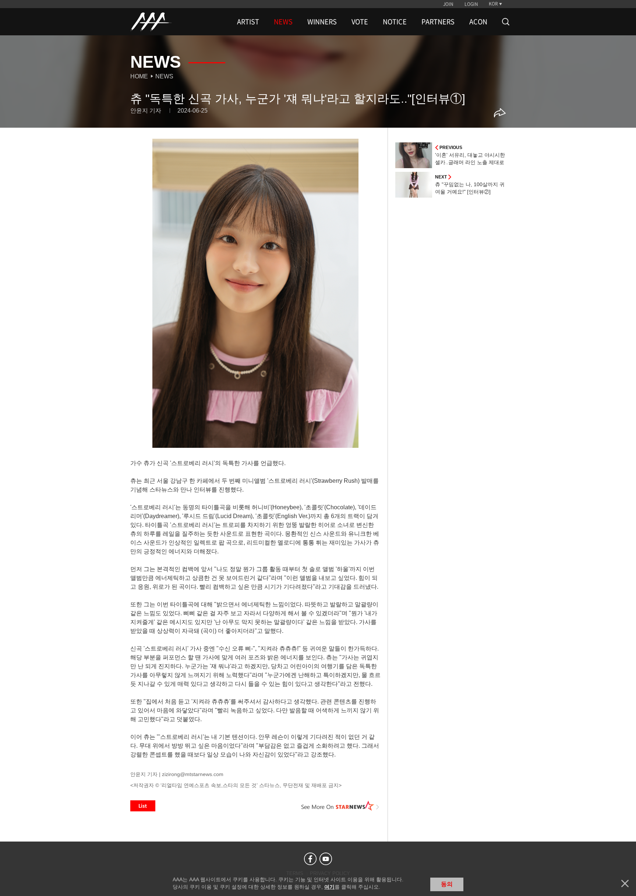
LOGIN (471, 4)
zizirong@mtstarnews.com (192, 774)
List (142, 805)
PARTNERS (438, 21)
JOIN (448, 4)
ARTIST (248, 21)
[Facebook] (310, 859)
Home (139, 76)
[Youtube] (325, 859)
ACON (478, 21)
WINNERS (322, 21)
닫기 (625, 883)
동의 (447, 884)
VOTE (359, 21)
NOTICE (395, 21)
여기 (329, 887)
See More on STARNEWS (340, 805)
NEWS (283, 21)
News (164, 76)
